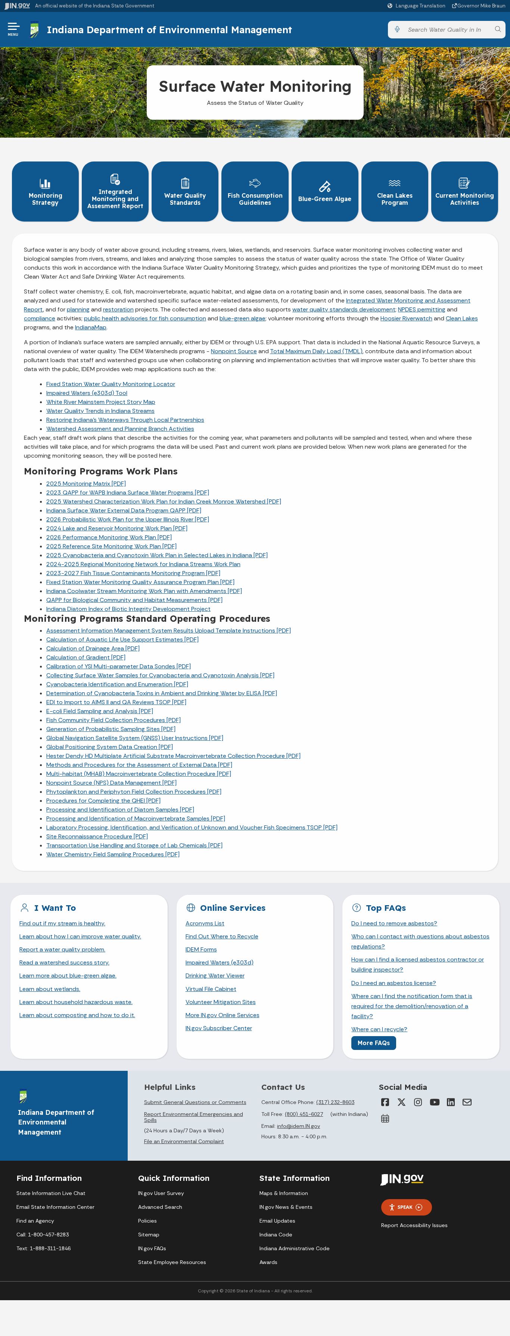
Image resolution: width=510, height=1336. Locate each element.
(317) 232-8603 (335, 1102)
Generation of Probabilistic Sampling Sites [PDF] (110, 729)
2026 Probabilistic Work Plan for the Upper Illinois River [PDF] (127, 519)
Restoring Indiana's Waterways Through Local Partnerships (125, 420)
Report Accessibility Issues (414, 1225)
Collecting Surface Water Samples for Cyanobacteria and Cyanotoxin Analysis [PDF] (160, 675)
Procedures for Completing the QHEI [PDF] (103, 801)
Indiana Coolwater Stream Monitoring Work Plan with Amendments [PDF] (144, 591)
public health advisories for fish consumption (145, 318)
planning (78, 309)
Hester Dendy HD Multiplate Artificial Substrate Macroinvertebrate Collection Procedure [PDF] (173, 756)
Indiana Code (275, 1234)
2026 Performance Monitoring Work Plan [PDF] (109, 537)
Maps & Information (283, 1193)
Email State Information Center (55, 1207)
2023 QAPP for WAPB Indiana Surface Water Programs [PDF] (127, 492)
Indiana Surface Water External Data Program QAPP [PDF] (123, 510)
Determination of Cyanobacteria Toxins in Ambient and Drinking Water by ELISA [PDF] (161, 693)
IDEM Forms (201, 949)
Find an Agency (35, 1220)
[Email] (467, 1102)
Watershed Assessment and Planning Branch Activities (120, 429)
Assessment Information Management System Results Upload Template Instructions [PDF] (168, 630)
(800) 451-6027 (304, 1114)
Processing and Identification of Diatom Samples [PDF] (120, 809)
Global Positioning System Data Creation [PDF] (109, 747)
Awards (268, 1262)
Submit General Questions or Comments (195, 1102)
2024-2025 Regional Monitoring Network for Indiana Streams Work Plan (143, 564)
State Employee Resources (172, 1262)
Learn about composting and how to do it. (77, 1015)
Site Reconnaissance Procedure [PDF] (97, 836)
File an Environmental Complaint (184, 1141)
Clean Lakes (462, 318)
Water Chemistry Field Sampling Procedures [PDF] (113, 854)
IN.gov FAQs (152, 1248)
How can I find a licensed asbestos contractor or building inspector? (417, 964)
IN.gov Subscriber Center (219, 1028)
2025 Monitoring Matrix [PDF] (86, 483)
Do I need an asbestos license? (393, 983)
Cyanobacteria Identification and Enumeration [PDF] (117, 684)
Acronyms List (205, 923)
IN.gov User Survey (161, 1193)
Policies (147, 1220)
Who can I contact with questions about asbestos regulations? (420, 941)
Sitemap (148, 1234)
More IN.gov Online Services (222, 1015)
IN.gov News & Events (285, 1207)
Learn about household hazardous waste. (76, 1002)
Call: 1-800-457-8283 (42, 1234)
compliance (39, 318)
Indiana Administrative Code (294, 1248)
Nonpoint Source (234, 351)
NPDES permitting (421, 309)
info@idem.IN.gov (298, 1126)
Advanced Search (160, 1207)
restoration (118, 309)
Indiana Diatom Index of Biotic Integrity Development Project (128, 609)
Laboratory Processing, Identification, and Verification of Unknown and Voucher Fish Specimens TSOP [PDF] (192, 827)
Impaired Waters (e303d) (220, 962)
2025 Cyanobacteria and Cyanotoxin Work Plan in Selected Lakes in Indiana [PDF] (157, 555)
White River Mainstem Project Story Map (100, 402)
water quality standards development (343, 309)
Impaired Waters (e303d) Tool (86, 393)
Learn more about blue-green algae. (67, 975)
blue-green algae (242, 318)
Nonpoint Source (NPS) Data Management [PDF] (111, 783)
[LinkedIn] (451, 1102)
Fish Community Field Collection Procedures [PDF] (113, 720)
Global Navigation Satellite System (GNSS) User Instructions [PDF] (134, 738)
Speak (405, 1207)
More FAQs (374, 1043)
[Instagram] (418, 1102)
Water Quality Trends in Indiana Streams (100, 411)
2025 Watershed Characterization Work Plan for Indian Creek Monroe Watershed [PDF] (163, 501)
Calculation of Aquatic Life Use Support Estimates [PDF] (122, 639)
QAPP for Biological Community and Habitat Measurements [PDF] (134, 600)
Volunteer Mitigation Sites (221, 1002)
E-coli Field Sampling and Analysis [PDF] (99, 711)
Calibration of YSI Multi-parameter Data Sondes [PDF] (118, 666)
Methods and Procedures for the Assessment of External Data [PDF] (139, 765)
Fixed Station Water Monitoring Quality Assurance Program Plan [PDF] (140, 582)
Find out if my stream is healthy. (62, 923)
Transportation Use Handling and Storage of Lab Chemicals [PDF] (134, 845)
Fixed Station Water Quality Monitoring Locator (110, 384)
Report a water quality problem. (62, 949)
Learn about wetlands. (49, 989)
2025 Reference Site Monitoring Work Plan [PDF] (111, 546)
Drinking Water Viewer (215, 975)
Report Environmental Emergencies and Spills (193, 1117)
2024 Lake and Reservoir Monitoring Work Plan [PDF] (116, 528)
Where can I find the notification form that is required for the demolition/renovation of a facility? (411, 1006)
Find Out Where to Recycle (222, 936)
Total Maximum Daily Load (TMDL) (316, 351)
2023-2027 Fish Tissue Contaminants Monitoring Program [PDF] (133, 573)
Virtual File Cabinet (211, 989)
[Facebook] (385, 1102)
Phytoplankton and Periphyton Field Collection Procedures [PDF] (133, 792)
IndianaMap (90, 327)
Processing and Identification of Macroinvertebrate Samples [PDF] (135, 818)
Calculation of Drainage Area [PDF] (93, 648)
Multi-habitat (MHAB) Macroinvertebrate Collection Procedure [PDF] (138, 774)
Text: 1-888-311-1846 (43, 1248)
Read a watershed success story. (64, 962)
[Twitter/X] (401, 1102)
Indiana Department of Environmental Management (169, 29)
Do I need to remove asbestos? (394, 923)
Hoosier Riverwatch (406, 318)
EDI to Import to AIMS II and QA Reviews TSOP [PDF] (116, 702)
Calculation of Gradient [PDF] (85, 657)
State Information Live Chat (50, 1193)
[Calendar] (385, 1119)
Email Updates (277, 1220)
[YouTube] (434, 1102)
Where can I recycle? (379, 1029)
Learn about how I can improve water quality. (80, 936)
